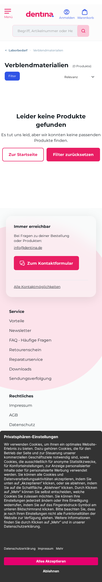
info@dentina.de (28, 247)
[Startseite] (40, 23)
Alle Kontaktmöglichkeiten (37, 286)
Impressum (20, 405)
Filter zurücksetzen (73, 154)
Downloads (20, 369)
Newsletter (20, 330)
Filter (12, 76)
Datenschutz (22, 424)
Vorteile (16, 321)
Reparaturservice (26, 359)
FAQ (13, 340)
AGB (13, 415)
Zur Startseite (23, 154)
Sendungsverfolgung (30, 378)
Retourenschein (25, 349)
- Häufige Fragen (34, 340)
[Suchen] (83, 31)
